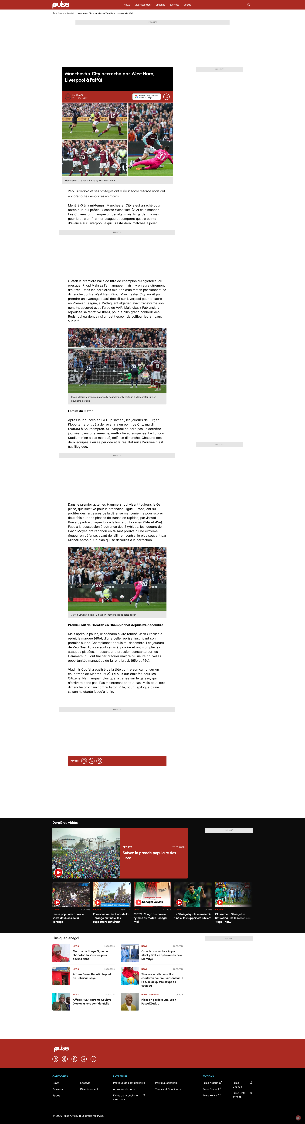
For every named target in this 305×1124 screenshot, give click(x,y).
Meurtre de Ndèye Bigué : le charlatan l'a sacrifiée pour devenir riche (90, 955)
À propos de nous (124, 1089)
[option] (71, 906)
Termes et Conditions (168, 1089)
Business (174, 4)
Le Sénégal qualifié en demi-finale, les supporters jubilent (192, 916)
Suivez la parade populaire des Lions (149, 855)
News (127, 4)
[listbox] (152, 906)
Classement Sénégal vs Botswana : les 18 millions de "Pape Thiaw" (233, 918)
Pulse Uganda (237, 1084)
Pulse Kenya (210, 1095)
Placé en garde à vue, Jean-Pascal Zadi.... (159, 1001)
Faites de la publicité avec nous (125, 1097)
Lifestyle (160, 4)
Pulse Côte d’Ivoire (239, 1094)
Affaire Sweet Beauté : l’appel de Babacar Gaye (92, 976)
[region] (152, 906)
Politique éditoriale (166, 1082)
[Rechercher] (249, 4)
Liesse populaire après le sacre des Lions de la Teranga (68, 918)
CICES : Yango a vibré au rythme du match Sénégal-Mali (151, 918)
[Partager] (166, 97)
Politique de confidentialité (129, 1082)
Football (70, 13)
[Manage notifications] (298, 1117)
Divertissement (143, 4)
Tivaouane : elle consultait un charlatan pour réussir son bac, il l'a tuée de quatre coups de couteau (162, 979)
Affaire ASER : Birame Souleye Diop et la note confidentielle (92, 1001)
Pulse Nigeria (210, 1082)
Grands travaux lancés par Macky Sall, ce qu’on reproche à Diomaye (161, 955)
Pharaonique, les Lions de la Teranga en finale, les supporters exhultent (111, 918)
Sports (187, 4)
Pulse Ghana (210, 1089)
